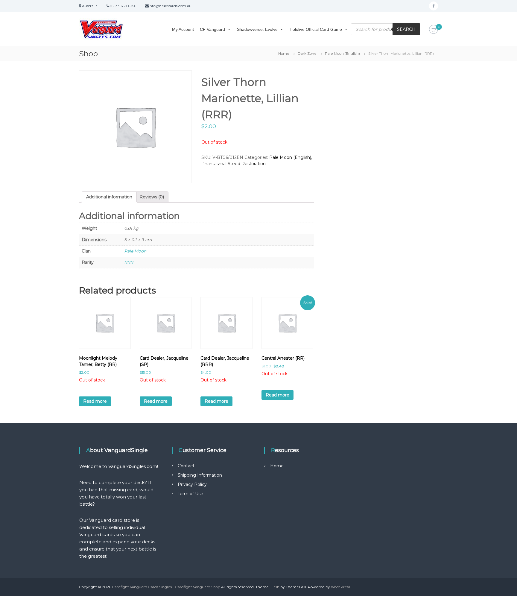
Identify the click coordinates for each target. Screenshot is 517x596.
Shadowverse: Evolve (257, 29)
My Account (183, 29)
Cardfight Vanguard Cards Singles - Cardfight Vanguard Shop (166, 587)
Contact (186, 466)
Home (283, 53)
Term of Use (190, 493)
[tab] (109, 197)
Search (406, 29)
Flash (274, 587)
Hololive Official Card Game (316, 29)
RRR (128, 262)
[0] (433, 29)
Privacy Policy (192, 484)
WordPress (340, 587)
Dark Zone (307, 53)
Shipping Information (200, 475)
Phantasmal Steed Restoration (233, 163)
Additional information (109, 197)
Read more (95, 401)
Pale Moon (135, 251)
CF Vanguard (212, 29)
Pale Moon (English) (342, 53)
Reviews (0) (151, 197)
